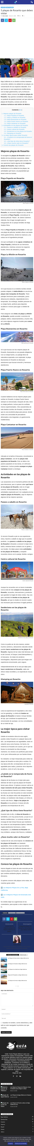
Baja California (12, 5)
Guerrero (3, 1122)
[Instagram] (17, 1076)
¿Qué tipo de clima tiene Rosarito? (17, 141)
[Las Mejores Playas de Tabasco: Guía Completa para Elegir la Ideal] (5, 1089)
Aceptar (10, 1143)
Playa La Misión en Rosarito (14, 117)
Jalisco (2, 1131)
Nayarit (2, 1127)
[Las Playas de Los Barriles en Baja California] (4, 971)
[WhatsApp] (14, 20)
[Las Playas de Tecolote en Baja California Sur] (4, 965)
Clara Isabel (5, 15)
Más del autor (23, 954)
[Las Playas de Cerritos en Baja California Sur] (4, 982)
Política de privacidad (20, 1143)
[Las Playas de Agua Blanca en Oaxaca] (5, 1097)
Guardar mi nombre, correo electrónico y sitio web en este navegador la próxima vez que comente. (16, 1025)
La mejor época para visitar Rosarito (14, 135)
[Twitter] (6, 20)
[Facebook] (2, 20)
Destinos (6, 5)
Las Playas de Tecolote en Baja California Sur (17, 963)
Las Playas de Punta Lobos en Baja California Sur (18, 958)
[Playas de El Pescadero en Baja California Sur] (4, 976)
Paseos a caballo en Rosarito (15, 127)
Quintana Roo (4, 1119)
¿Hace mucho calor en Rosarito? (16, 143)
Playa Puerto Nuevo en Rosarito (16, 121)
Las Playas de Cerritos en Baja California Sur (17, 980)
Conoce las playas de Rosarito (13, 145)
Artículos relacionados (13, 954)
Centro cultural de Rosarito (14, 129)
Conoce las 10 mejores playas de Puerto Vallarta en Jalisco (9, 928)
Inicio (2, 5)
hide (20, 110)
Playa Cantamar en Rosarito (15, 123)
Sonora (2, 1129)
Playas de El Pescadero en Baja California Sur (17, 975)
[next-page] (18, 986)
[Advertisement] (17, 40)
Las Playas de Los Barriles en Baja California (17, 969)
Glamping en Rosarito (12, 133)
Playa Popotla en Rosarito (14, 115)
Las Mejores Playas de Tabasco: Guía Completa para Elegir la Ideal (20, 1087)
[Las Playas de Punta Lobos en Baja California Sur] (4, 959)
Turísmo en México (20, 912)
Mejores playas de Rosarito (11, 113)
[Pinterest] (10, 20)
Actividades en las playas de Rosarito (15, 125)
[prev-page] (16, 986)
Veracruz (3, 1124)
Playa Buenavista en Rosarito (15, 119)
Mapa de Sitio (17, 1073)
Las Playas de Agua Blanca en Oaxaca (20, 1095)
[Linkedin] (20, 1076)
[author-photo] (17, 939)
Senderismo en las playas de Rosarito (18, 131)
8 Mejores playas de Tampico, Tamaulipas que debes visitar (25, 927)
